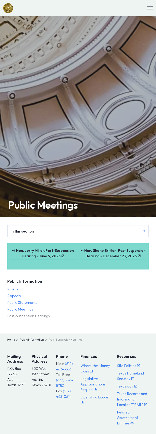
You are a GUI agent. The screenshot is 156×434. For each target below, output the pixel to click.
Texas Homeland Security (130, 376)
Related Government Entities (127, 417)
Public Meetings (20, 309)
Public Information (24, 281)
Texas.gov (125, 386)
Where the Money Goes (95, 368)
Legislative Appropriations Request (92, 384)
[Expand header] (150, 8)
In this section (22, 231)
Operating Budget (95, 397)
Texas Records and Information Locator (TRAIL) (132, 399)
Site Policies (126, 365)
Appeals (14, 295)
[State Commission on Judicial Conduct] (8, 8)
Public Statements (22, 302)
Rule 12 (12, 289)
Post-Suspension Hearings (28, 316)
